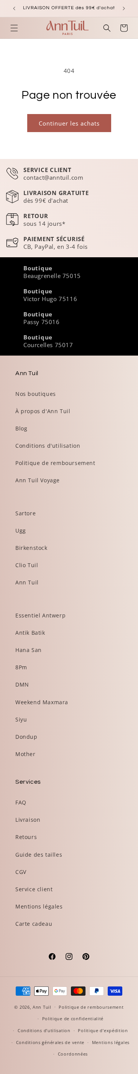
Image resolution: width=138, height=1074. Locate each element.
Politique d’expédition (103, 1030)
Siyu (21, 719)
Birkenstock (31, 547)
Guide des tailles (38, 854)
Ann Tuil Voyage (37, 480)
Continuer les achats (69, 123)
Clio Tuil (26, 565)
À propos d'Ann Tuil (42, 411)
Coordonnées (73, 1054)
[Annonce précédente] (14, 8)
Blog (21, 428)
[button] (14, 28)
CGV (20, 871)
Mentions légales (39, 906)
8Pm (21, 667)
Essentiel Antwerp (40, 615)
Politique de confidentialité (73, 1018)
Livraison (27, 819)
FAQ (20, 802)
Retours (26, 837)
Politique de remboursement (55, 463)
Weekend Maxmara (41, 702)
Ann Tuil (27, 582)
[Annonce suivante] (123, 8)
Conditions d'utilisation (47, 445)
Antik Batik (30, 632)
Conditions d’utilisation (44, 1030)
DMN (22, 684)
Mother (25, 754)
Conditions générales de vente (50, 1042)
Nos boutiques (35, 393)
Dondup (26, 736)
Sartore (25, 513)
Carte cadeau (33, 923)
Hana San (28, 650)
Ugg (20, 530)
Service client (34, 889)
